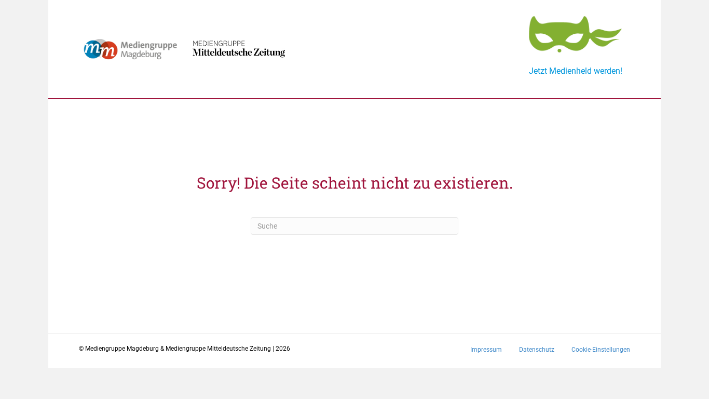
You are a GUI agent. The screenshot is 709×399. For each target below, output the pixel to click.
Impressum (486, 349)
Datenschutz (536, 349)
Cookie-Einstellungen (600, 349)
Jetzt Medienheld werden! (575, 71)
